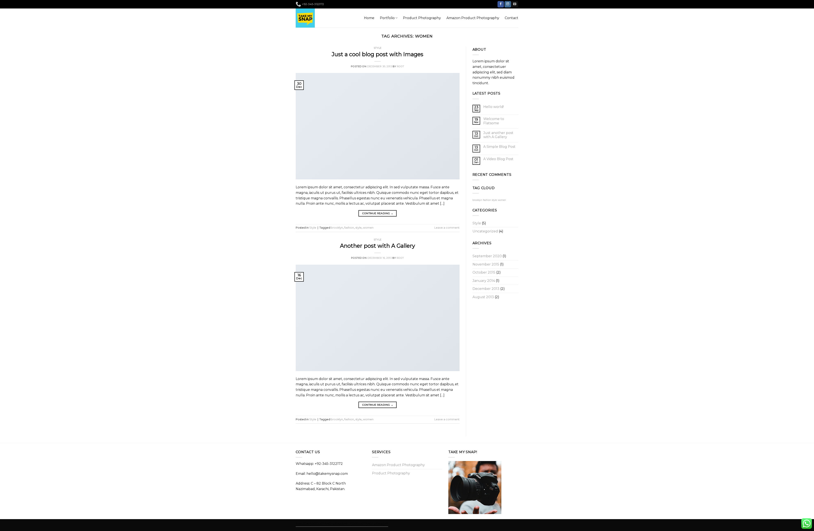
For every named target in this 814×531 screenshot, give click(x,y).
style (358, 227)
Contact (511, 18)
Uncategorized (485, 231)
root (400, 66)
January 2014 (484, 281)
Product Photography (422, 18)
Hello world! (493, 107)
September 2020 (487, 256)
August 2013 (483, 297)
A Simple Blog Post (499, 147)
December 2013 (486, 289)
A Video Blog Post (498, 159)
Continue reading (377, 213)
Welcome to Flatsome (493, 121)
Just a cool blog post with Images (377, 54)
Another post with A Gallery (377, 245)
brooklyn (337, 227)
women (368, 227)
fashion (349, 227)
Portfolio (387, 18)
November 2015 (486, 264)
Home (369, 18)
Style (378, 47)
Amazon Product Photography (472, 18)
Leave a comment (447, 227)
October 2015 (484, 272)
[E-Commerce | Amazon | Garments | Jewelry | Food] (306, 18)
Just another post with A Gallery (498, 135)
